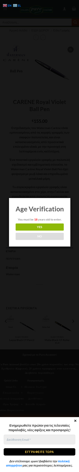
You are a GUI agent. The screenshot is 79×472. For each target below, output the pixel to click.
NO (39, 236)
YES (39, 227)
